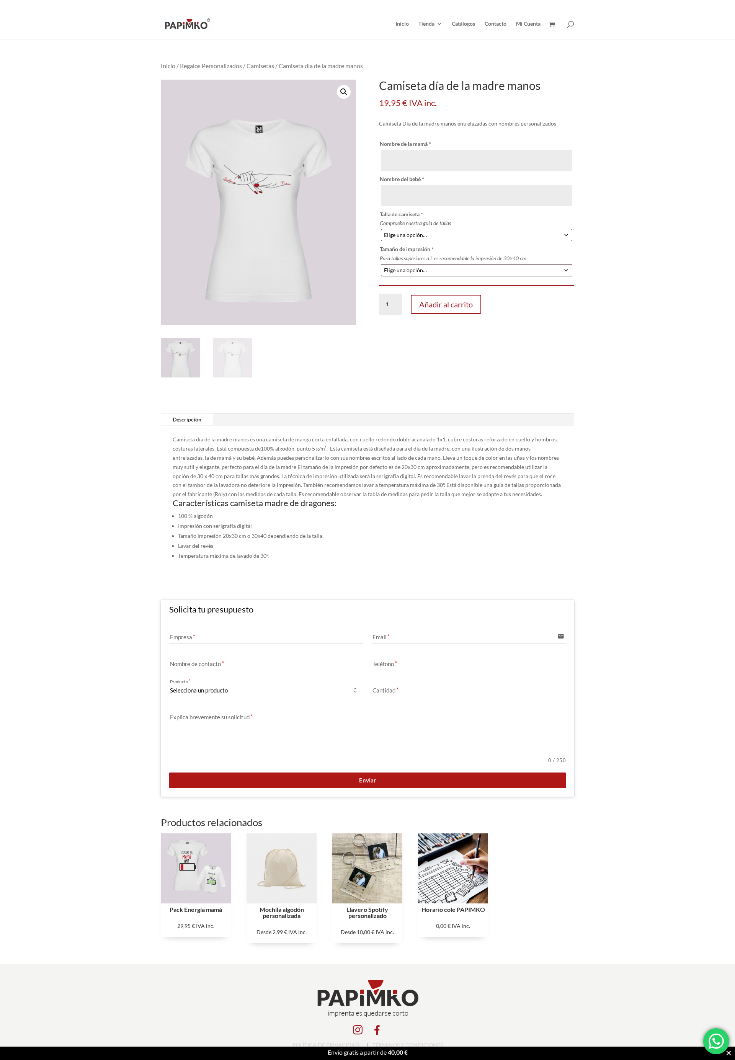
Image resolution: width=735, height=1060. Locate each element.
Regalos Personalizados (211, 65)
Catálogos (463, 24)
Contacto (495, 24)
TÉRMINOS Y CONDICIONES (407, 1045)
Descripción (187, 419)
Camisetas (260, 65)
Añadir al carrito (446, 304)
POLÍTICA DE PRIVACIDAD (325, 1045)
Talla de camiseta (401, 214)
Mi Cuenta (528, 24)
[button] (344, 92)
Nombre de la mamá (405, 143)
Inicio (402, 24)
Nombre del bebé (402, 179)
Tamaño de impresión (406, 249)
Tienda (426, 24)
